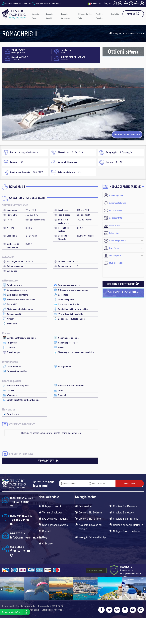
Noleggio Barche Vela (85, 16)
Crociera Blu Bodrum (90, 512)
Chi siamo (47, 543)
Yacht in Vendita (99, 16)
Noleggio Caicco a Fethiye (92, 537)
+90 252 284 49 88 (52, 3)
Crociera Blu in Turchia (125, 518)
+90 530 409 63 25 (23, 3)
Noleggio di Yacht (51, 506)
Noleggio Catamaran (65, 16)
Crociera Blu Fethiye (90, 518)
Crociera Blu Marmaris (125, 506)
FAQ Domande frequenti (55, 518)
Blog (44, 537)
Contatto (115, 14)
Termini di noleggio (52, 512)
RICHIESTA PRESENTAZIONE (121, 283)
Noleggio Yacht (35, 16)
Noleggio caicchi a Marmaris (128, 524)
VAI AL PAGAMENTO (96, 570)
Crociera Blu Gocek (123, 512)
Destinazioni (85, 506)
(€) (107, 3)
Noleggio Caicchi (49, 16)
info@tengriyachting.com (26, 537)
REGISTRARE (129, 483)
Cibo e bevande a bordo (55, 524)
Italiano (95, 3)
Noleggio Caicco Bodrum (126, 531)
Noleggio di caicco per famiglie (90, 527)
